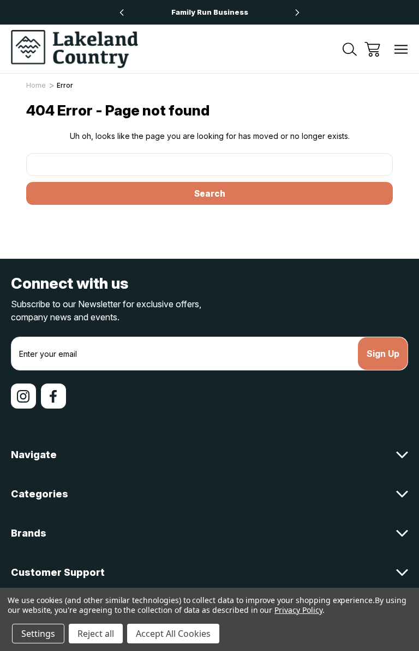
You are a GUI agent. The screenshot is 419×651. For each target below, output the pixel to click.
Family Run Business (209, 12)
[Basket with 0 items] (372, 49)
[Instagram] (23, 396)
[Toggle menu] (401, 49)
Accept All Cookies (173, 634)
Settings (38, 634)
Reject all (95, 634)
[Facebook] (53, 396)
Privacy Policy (298, 610)
